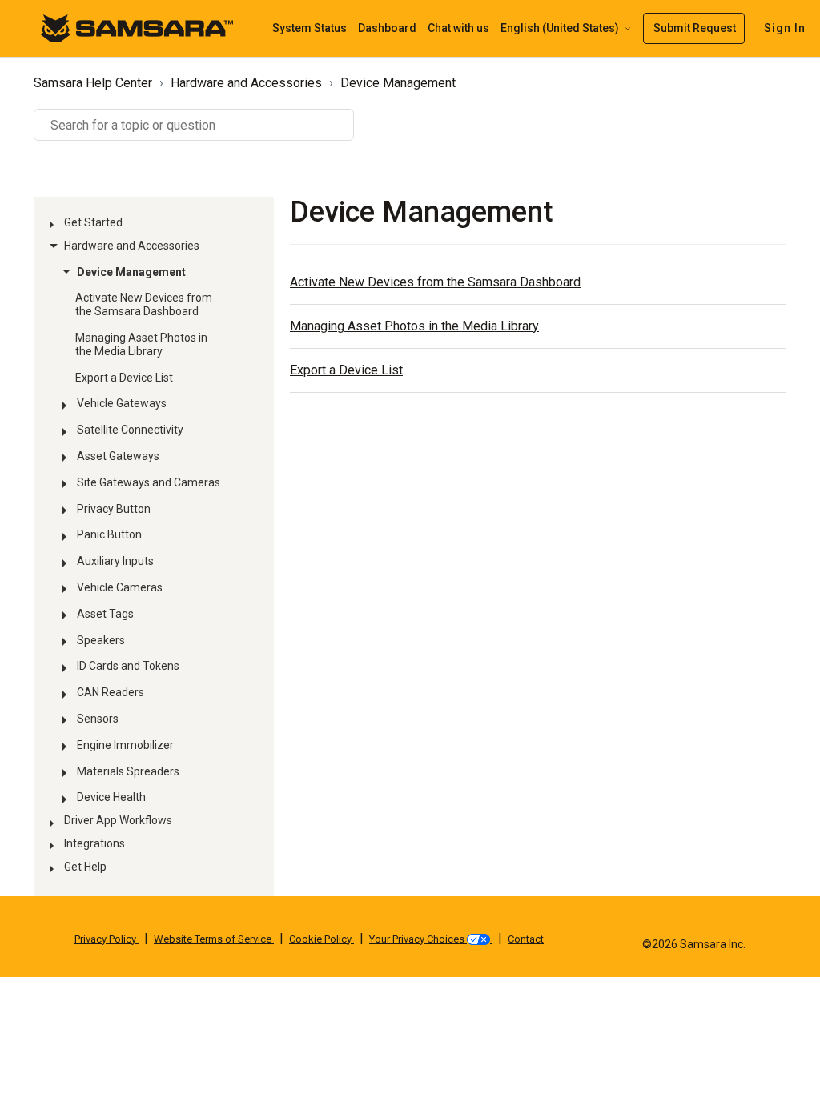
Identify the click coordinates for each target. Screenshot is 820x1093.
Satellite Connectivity (130, 429)
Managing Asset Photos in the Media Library (141, 344)
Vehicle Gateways (122, 403)
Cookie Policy (321, 939)
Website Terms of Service (214, 939)
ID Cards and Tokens (128, 665)
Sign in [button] (785, 28)
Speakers (101, 640)
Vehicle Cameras (120, 587)
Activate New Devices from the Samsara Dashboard (143, 304)
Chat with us (458, 28)
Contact (526, 939)
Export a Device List (124, 377)
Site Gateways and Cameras (148, 482)
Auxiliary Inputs (115, 561)
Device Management (398, 82)
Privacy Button (114, 508)
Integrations (94, 843)
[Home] (137, 27)
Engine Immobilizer (125, 745)
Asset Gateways (118, 456)
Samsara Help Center (93, 82)
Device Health (111, 797)
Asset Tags (105, 613)
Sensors (98, 718)
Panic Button (109, 534)
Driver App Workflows (118, 820)
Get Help (85, 866)
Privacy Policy (106, 939)
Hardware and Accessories (246, 82)
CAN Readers (110, 692)
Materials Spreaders (128, 771)
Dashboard (387, 28)
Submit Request (694, 28)
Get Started (93, 222)
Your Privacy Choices (418, 939)
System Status (309, 28)
